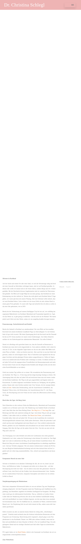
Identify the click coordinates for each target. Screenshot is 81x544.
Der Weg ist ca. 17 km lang (40, 410)
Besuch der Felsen (35, 415)
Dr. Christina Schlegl (24, 5)
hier (10, 387)
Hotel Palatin (22, 532)
